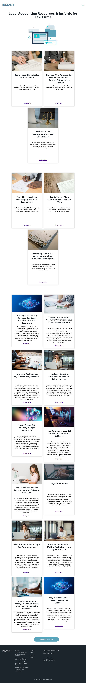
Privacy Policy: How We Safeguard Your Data (21, 658)
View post (27, 103)
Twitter (31, 652)
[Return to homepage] (8, 5)
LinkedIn (31, 657)
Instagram (32, 655)
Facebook (31, 650)
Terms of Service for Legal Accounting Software (20, 654)
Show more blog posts (46, 639)
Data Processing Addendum (19, 670)
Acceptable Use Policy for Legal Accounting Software (21, 663)
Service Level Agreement (22, 667)
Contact (17, 650)
